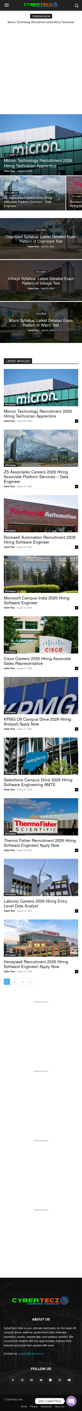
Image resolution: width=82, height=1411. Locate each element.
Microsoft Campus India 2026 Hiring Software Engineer (36, 600)
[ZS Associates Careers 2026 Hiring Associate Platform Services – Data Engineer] (33, 193)
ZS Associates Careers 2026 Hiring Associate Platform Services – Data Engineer (36, 476)
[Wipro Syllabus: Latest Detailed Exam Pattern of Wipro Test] (41, 322)
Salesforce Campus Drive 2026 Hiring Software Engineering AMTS (38, 782)
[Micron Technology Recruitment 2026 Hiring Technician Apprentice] (41, 144)
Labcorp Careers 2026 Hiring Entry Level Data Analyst (35, 903)
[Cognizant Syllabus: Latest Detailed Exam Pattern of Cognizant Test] (41, 238)
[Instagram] (22, 1380)
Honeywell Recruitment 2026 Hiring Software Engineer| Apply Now (36, 964)
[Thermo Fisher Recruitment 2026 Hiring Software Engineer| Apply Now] (41, 816)
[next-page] (30, 982)
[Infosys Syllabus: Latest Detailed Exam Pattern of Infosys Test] (41, 280)
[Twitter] (60, 1380)
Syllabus (41, 229)
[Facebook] (13, 1380)
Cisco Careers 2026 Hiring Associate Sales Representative (37, 660)
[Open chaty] (71, 1401)
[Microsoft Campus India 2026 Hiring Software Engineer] (41, 574)
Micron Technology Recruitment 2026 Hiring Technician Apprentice (38, 413)
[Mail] (41, 1380)
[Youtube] (69, 1380)
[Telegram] (50, 1380)
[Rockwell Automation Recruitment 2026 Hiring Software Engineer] (41, 513)
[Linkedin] (31, 1380)
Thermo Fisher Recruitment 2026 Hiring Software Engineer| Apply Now (40, 842)
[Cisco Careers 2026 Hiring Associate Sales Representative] (41, 635)
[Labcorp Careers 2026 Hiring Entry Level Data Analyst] (41, 877)
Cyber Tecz (9, 420)
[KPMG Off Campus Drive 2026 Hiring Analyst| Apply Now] (41, 695)
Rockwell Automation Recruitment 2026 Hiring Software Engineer (40, 539)
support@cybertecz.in (31, 1353)
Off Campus (11, 154)
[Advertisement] (41, 66)
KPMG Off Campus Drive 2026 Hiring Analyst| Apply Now (37, 721)
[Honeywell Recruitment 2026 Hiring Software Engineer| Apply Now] (41, 938)
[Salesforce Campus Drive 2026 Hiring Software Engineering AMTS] (41, 756)
